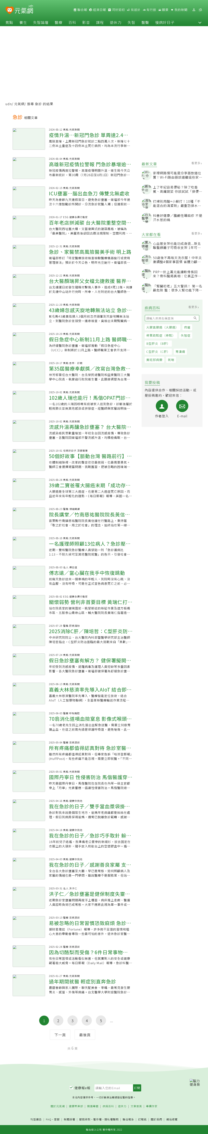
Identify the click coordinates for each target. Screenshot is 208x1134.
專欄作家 (151, 1106)
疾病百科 (108, 1106)
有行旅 (151, 10)
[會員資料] (193, 10)
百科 (72, 22)
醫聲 (145, 22)
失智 (131, 22)
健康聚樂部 (76, 1106)
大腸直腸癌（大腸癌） (162, 327)
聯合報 (82, 10)
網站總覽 (172, 1119)
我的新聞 (180, 10)
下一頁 (60, 1034)
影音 (86, 22)
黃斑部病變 (154, 360)
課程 (100, 22)
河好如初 (118, 10)
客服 (57, 1119)
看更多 (196, 163)
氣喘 (171, 360)
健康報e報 (82, 1088)
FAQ (48, 1119)
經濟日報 (99, 10)
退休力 (115, 22)
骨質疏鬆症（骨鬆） (161, 335)
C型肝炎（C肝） (158, 351)
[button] (200, 22)
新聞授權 (69, 1119)
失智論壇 (41, 22)
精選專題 (93, 1106)
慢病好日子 (164, 22)
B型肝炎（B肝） (158, 343)
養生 (23, 22)
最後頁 (85, 1034)
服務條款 (85, 1119)
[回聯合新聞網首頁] (9, 10)
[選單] (200, 10)
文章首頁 (136, 1106)
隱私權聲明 (111, 1119)
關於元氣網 (58, 1106)
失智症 (186, 335)
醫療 (58, 22)
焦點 (9, 22)
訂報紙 (142, 1119)
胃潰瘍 (180, 351)
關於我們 (156, 1119)
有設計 (135, 10)
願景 (165, 10)
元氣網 (19, 103)
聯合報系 (128, 1119)
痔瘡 (187, 327)
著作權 (97, 1119)
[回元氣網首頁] (24, 9)
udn (8, 103)
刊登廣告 (36, 1119)
